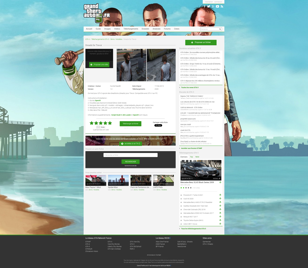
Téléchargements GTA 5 (100, 39)
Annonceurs (151, 255)
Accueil (89, 29)
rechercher (130, 162)
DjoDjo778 (183, 144)
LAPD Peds (158, 187)
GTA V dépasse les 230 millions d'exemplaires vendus (200, 81)
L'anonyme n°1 (185, 121)
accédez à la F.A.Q (132, 143)
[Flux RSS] (222, 6)
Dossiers (145, 29)
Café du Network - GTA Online (191, 107)
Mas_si (182, 126)
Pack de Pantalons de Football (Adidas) (147, 187)
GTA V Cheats (208, 244)
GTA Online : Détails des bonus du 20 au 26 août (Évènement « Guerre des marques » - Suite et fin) (200, 58)
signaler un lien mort (130, 128)
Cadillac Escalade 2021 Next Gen (195, 206)
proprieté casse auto (188, 119)
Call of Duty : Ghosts (184, 242)
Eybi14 (182, 104)
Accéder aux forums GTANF (191, 148)
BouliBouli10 (184, 138)
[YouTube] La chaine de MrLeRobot (193, 141)
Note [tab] (197, 157)
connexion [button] (218, 2)
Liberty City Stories (115, 246)
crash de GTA (185, 130)
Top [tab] (191, 157)
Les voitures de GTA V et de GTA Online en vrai (197, 102)
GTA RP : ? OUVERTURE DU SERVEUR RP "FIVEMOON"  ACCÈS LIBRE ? (200, 113)
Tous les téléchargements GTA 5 (193, 229)
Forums (167, 29)
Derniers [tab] (183, 157)
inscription (209, 2)
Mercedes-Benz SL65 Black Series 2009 (197, 182)
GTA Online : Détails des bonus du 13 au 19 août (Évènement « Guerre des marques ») (200, 69)
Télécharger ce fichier (130, 124)
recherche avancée (130, 166)
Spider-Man (113, 187)
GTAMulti (88, 249)
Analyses (156, 29)
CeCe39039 (184, 109)
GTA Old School (135, 246)
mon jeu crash (185, 124)
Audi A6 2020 (188, 199)
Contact (158, 255)
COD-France (160, 244)
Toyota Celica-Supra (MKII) (193, 220)
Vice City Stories (114, 244)
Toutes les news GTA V (190, 87)
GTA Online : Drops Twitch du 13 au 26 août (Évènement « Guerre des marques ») (200, 64)
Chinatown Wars (91, 251)
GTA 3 (132, 244)
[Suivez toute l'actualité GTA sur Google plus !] (213, 6)
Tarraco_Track (185, 98)
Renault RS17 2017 (190, 217)
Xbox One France (162, 242)
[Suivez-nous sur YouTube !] (217, 6)
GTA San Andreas (114, 249)
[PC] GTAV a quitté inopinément (192, 136)
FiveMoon (183, 115)
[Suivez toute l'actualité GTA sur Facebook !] (204, 6)
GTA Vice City (135, 242)
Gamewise (207, 242)
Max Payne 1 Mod (93, 187)
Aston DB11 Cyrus (190, 224)
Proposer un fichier (202, 42)
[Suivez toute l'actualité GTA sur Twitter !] (208, 6)
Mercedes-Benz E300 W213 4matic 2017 (198, 213)
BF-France (160, 246)
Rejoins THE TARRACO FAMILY (191, 96)
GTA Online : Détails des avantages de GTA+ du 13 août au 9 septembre (200, 75)
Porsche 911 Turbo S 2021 (193, 195)
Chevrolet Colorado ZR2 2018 (194, 209)
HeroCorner (181, 246)
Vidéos (117, 29)
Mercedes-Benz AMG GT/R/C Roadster (197, 202)
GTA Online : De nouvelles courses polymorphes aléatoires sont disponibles (200, 52)
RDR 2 (132, 249)
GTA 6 (87, 244)
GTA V (87, 39)
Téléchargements (131, 29)
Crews (176, 29)
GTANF (88, 242)
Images (107, 29)
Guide (98, 29)
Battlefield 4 (181, 244)
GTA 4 (110, 242)
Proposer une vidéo (100, 64)
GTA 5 (87, 246)
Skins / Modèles (116, 39)
